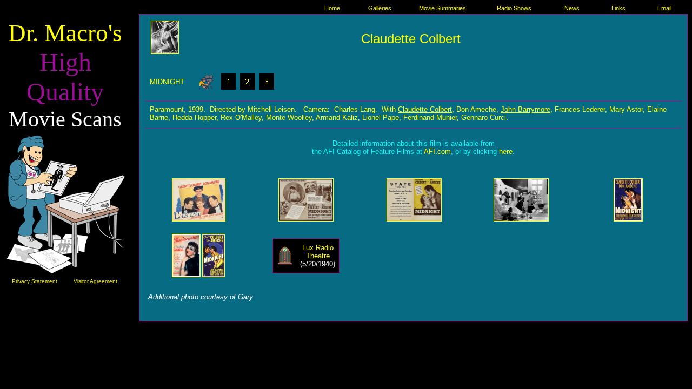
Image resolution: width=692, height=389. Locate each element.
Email (664, 8)
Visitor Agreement (95, 281)
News (572, 8)
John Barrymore (525, 109)
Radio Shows (514, 8)
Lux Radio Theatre (318, 252)
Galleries (379, 8)
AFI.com (437, 151)
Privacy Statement (34, 281)
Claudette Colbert (425, 109)
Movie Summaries (442, 8)
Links (618, 8)
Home (332, 8)
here (506, 151)
